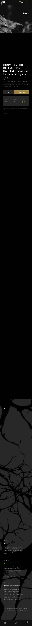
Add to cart (22, 92)
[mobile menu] (29, 2)
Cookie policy (8, 610)
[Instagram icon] (17, 614)
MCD (6, 101)
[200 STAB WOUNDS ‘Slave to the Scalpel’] (6, 318)
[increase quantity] (11, 92)
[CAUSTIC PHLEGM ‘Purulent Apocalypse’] (25, 179)
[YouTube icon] (15, 614)
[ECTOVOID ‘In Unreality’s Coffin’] (19, 179)
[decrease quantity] (4, 92)
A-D (4, 17)
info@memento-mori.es (9, 576)
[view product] (6, 117)
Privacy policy (15, 610)
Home (4, 16)
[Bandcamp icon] (18, 614)
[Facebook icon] (13, 614)
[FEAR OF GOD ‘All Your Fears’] (12, 318)
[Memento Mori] (3, 2)
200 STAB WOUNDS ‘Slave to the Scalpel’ (8, 389)
